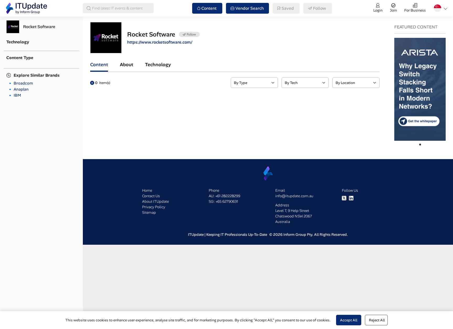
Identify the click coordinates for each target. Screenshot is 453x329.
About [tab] (126, 64)
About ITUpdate (155, 201)
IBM (17, 95)
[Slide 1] (420, 144)
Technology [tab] (158, 64)
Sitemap (149, 212)
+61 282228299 (227, 196)
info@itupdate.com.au (294, 196)
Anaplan (21, 89)
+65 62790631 (226, 201)
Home (147, 190)
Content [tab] (99, 64)
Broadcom (23, 83)
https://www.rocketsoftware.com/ (159, 42)
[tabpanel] (235, 82)
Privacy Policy (153, 207)
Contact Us (151, 196)
